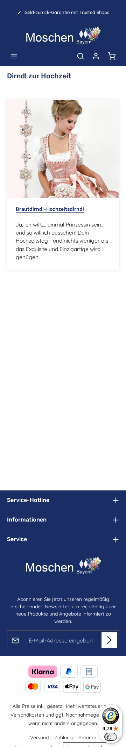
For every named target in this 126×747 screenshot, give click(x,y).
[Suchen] (81, 56)
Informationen (27, 519)
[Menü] (14, 56)
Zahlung (63, 737)
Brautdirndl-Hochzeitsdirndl (50, 209)
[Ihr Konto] (96, 56)
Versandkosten (27, 715)
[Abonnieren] (109, 640)
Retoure (87, 737)
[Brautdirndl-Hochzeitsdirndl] (63, 149)
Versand (39, 737)
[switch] (110, 737)
